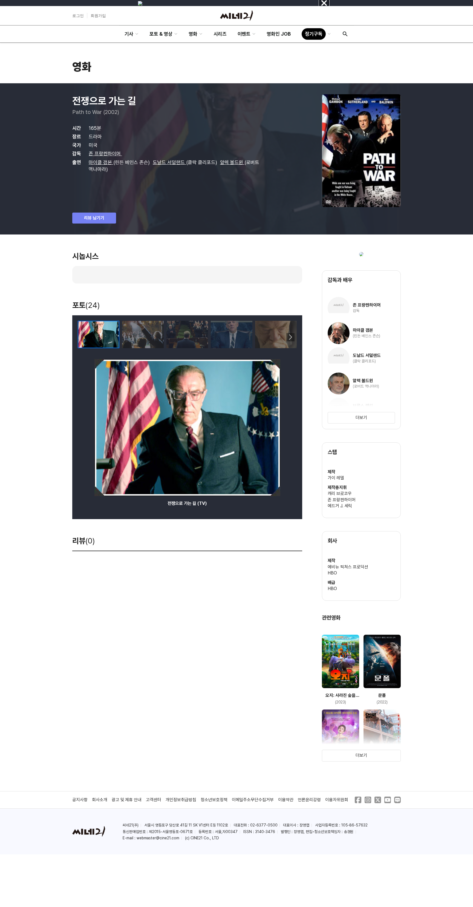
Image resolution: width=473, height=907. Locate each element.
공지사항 (80, 799)
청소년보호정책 (214, 799)
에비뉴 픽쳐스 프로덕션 (348, 567)
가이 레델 (336, 477)
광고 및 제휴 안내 (127, 799)
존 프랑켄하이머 (105, 153)
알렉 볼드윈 (232, 162)
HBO (332, 573)
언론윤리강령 (309, 799)
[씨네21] (236, 15)
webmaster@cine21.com (158, 838)
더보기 (361, 417)
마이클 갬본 (101, 162)
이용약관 (285, 799)
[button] (290, 337)
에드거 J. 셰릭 (340, 505)
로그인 (78, 15)
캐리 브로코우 (340, 493)
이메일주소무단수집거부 (253, 799)
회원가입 (98, 15)
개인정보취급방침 (181, 799)
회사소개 (99, 799)
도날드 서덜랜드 (169, 162)
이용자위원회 (336, 799)
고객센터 (153, 799)
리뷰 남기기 (94, 218)
